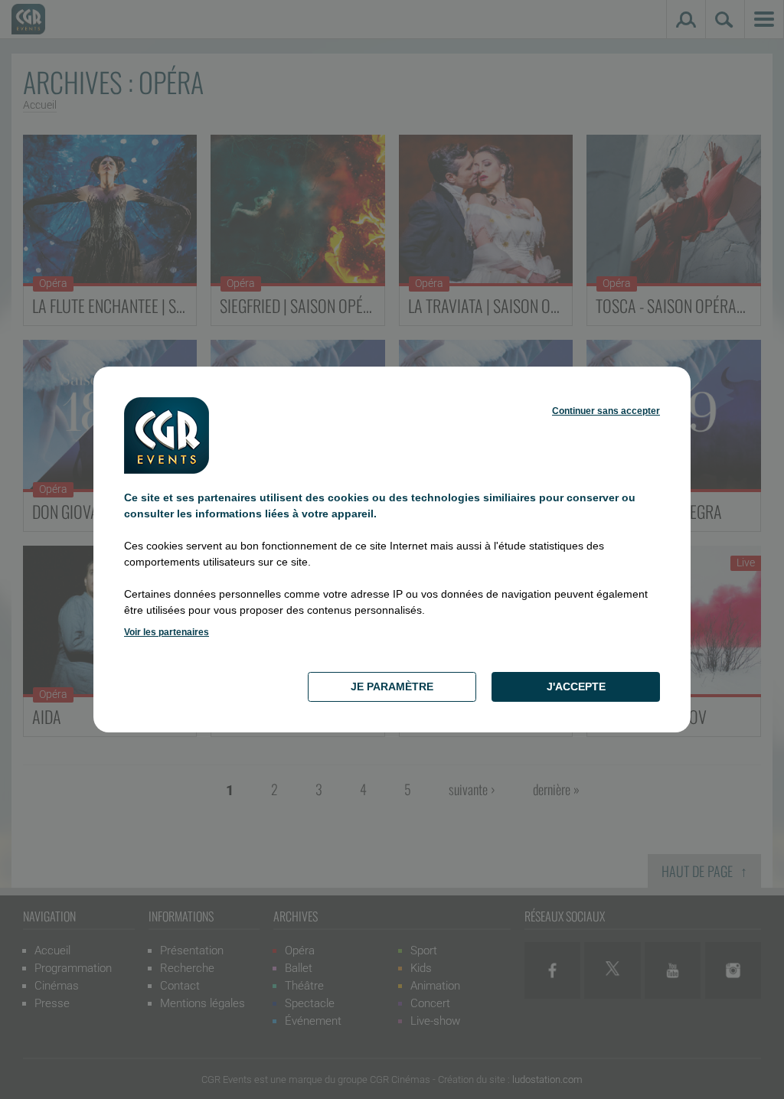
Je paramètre (392, 686)
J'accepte (576, 686)
